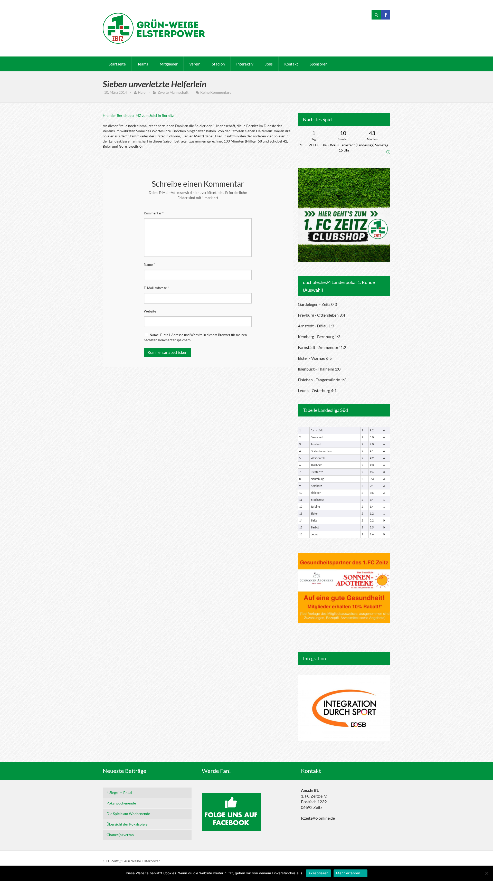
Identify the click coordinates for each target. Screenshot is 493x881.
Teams (142, 64)
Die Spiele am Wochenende (128, 813)
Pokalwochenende (121, 803)
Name (149, 264)
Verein (194, 64)
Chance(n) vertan (120, 834)
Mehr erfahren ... (350, 873)
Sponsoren (318, 64)
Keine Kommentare (215, 92)
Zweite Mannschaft (173, 92)
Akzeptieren (318, 873)
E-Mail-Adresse (156, 288)
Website (150, 311)
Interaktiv (244, 64)
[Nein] (486, 873)
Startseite (117, 64)
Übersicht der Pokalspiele (127, 824)
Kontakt (291, 64)
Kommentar (154, 213)
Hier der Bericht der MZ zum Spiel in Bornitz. (138, 115)
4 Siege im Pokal (119, 792)
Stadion (218, 64)
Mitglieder (169, 64)
